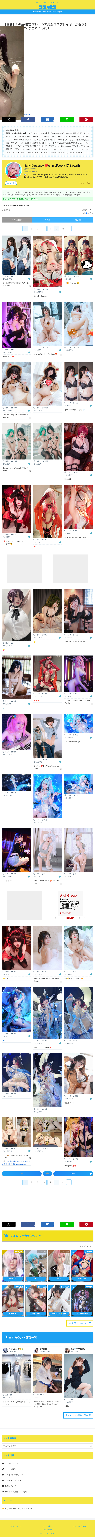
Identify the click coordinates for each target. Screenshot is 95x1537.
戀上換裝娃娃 (11, 1164)
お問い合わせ (10, 1486)
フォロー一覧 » (84, 183)
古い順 (78, 220)
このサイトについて (13, 1463)
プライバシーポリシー (14, 1475)
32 (63, 229)
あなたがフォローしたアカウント (19, 1508)
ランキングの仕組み (13, 1480)
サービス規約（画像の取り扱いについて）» (21, 199)
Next (73, 1174)
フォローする (11, 183)
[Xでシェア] (9, 119)
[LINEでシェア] (67, 119)
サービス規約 (10, 1469)
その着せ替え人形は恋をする (17, 1161)
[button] (91, 1446)
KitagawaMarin (21, 1164)
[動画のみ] (2, 210)
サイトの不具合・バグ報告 (16, 1492)
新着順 (47, 220)
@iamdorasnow (24, 114)
